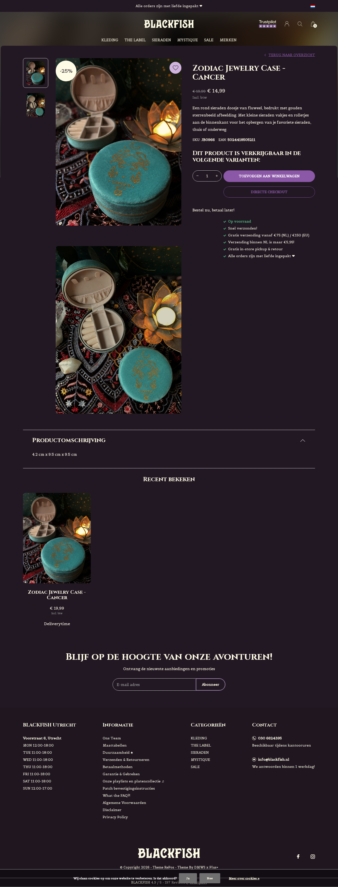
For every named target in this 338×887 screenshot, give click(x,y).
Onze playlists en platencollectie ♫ (133, 781)
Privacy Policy (115, 817)
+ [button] (217, 176)
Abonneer (210, 684)
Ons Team (112, 738)
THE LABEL (135, 40)
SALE (209, 40)
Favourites (175, 68)
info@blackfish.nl (273, 759)
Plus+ (213, 867)
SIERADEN (161, 40)
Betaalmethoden (118, 767)
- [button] (197, 176)
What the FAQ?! (116, 795)
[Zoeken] (300, 24)
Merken (228, 40)
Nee (210, 878)
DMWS (199, 867)
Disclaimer (112, 810)
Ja (188, 878)
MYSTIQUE (187, 40)
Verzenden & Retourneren (126, 759)
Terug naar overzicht (291, 55)
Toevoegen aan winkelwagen (269, 176)
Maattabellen (115, 745)
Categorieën (208, 725)
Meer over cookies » (244, 878)
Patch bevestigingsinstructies (129, 788)
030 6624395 (270, 738)
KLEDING (109, 40)
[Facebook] (298, 856)
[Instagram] (313, 856)
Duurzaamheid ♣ (118, 752)
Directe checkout (269, 192)
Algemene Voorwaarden (124, 802)
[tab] (169, 440)
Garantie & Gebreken (121, 774)
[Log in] (287, 24)
